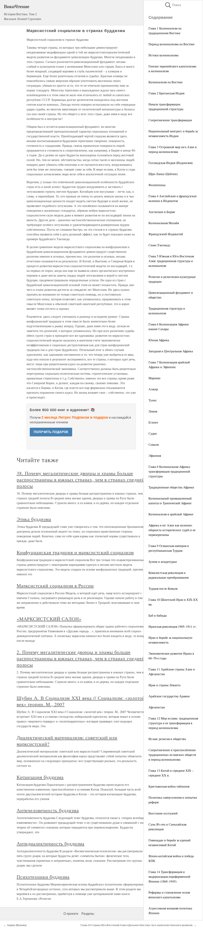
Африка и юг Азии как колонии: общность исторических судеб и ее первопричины (171, 530)
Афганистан (156, 707)
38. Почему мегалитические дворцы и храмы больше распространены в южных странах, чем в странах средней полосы (81, 479)
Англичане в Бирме (161, 212)
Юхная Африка (158, 340)
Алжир (153, 389)
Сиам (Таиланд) (159, 245)
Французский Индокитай (165, 234)
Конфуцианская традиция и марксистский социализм (75, 552)
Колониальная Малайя (163, 223)
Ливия (152, 411)
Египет (153, 422)
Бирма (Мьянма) (17, 925)
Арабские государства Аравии (169, 696)
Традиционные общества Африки (171, 487)
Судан (152, 433)
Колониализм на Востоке (165, 82)
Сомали (153, 444)
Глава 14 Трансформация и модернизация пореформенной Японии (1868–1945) (169, 876)
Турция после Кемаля (162, 588)
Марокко (154, 378)
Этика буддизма (34, 519)
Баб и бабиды (157, 615)
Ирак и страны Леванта (164, 685)
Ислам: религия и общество (167, 739)
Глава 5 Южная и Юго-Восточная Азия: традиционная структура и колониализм (171, 261)
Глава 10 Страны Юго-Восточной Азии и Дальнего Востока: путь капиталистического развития (136, 925)
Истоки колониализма (163, 55)
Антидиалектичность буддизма (50, 843)
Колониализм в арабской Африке (170, 514)
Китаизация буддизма (40, 777)
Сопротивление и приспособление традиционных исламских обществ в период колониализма (172, 754)
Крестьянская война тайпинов (169, 786)
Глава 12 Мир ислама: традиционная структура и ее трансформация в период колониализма (173, 723)
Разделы (87, 913)
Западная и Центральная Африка (170, 351)
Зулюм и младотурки (162, 561)
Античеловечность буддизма (48, 810)
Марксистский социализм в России (55, 585)
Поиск (172, 5)
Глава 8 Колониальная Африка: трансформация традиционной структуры (169, 471)
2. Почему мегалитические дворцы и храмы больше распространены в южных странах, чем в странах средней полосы (81, 658)
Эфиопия (154, 455)
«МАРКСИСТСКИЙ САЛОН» (49, 619)
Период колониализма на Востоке (171, 44)
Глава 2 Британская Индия (166, 93)
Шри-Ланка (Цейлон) (163, 174)
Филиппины (157, 185)
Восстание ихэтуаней (163, 813)
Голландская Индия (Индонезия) (170, 163)
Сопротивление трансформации (170, 120)
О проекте (70, 913)
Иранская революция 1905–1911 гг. (172, 626)
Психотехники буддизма (43, 877)
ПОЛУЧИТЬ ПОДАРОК (51, 432)
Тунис (152, 400)
